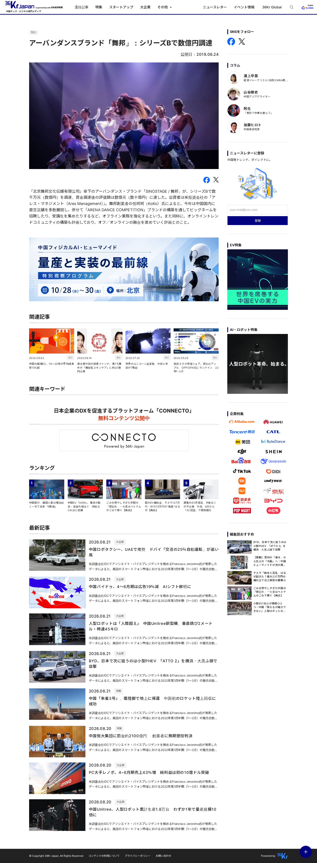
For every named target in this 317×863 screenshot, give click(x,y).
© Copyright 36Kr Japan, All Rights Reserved (56, 855)
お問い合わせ (163, 855)
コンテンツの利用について (103, 855)
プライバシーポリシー (138, 855)
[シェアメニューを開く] (306, 852)
